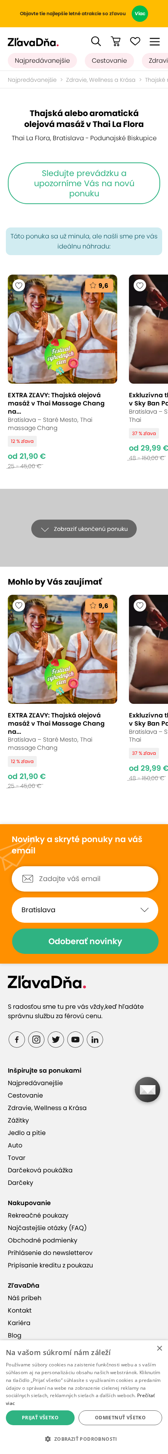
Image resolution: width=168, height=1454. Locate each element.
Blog (14, 1335)
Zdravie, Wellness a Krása (101, 80)
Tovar (16, 1157)
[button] (96, 41)
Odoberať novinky (85, 941)
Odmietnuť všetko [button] (120, 1417)
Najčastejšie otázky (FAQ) (47, 1227)
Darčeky (20, 1182)
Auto (15, 1145)
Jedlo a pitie (27, 1132)
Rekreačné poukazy (38, 1215)
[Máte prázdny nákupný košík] (115, 41)
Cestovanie (109, 60)
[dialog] (84, 1397)
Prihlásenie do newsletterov (50, 1252)
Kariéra (19, 1322)
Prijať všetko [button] (40, 1417)
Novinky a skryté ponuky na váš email (77, 845)
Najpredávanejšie (42, 60)
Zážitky (18, 1120)
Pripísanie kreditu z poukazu (50, 1265)
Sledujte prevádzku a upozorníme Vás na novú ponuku (84, 183)
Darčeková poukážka (40, 1170)
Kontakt (20, 1310)
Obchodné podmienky (42, 1240)
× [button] (159, 1349)
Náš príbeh (24, 1298)
